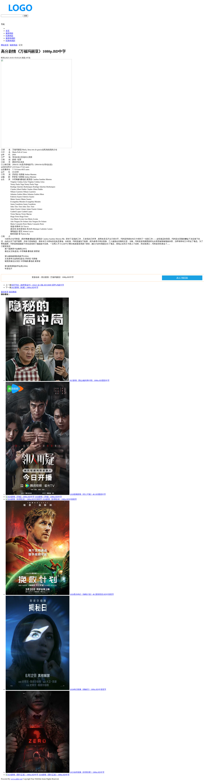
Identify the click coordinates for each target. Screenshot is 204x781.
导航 (3, 24)
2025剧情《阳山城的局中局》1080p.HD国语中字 (89, 380)
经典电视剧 (10, 41)
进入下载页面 (182, 278)
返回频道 (13, 292)
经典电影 (9, 36)
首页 (7, 31)
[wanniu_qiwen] (19, 13)
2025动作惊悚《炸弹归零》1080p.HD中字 (87, 772)
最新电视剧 (10, 38)
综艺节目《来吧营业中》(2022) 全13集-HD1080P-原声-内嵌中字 (37, 285)
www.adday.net (16, 779)
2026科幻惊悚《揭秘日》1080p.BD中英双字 (88, 689)
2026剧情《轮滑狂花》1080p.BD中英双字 (59, 499)
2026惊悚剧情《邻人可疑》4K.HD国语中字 (88, 494)
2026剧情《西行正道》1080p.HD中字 (54, 775)
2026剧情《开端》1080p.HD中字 (48, 497)
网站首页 (4, 45)
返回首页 (4, 292)
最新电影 (9, 33)
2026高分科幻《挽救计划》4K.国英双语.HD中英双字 (92, 594)
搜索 (25, 16)
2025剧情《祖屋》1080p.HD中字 (24, 287)
